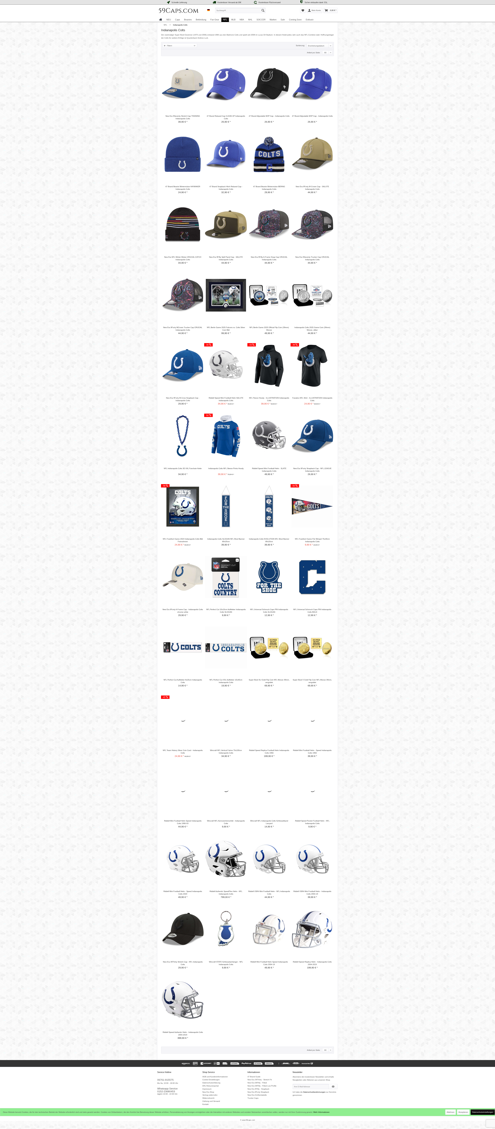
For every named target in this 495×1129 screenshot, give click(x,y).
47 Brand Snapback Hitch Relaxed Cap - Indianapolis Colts (225, 187)
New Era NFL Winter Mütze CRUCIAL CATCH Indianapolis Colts (182, 258)
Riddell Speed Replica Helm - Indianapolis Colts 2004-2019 (312, 963)
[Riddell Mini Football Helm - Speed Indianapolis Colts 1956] (312, 718)
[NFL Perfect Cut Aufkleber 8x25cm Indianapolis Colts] (183, 647)
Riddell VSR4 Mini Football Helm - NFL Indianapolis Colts (269, 892)
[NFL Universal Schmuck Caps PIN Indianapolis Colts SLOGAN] (269, 577)
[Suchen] (263, 10)
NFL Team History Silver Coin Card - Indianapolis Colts (183, 751)
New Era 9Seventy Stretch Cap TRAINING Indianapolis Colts (183, 117)
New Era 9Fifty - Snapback (258, 1089)
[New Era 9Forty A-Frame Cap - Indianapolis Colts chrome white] (183, 577)
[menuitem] (240, 10)
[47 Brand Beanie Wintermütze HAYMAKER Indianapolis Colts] (183, 154)
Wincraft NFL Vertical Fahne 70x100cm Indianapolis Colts (226, 751)
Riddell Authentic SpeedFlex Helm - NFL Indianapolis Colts (226, 892)
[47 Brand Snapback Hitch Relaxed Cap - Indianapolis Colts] (226, 154)
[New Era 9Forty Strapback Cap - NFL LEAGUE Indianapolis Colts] (312, 436)
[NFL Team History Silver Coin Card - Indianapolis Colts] (183, 718)
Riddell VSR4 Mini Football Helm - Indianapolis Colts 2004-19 (312, 892)
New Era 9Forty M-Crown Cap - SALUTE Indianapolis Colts (312, 187)
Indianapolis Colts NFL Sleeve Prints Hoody (226, 468)
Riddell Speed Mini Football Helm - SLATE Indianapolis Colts (269, 469)
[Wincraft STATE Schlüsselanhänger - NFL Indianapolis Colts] (226, 929)
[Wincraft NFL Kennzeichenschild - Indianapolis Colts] (226, 788)
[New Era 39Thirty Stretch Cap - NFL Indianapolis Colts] (183, 929)
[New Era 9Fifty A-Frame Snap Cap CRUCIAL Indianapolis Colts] (269, 225)
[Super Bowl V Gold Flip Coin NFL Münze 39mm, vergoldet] (312, 647)
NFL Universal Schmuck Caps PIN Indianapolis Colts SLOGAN (269, 610)
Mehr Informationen (321, 1112)
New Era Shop (208, 1092)
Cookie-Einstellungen (211, 1080)
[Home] (160, 19)
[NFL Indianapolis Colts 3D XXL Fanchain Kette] (183, 436)
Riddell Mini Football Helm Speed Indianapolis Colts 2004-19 (269, 963)
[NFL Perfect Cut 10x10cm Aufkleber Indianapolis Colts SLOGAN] (226, 577)
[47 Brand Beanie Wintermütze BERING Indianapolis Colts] (269, 154)
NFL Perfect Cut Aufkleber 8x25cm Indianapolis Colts (183, 681)
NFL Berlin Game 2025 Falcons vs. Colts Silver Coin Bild (226, 328)
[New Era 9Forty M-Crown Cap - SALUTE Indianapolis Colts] (312, 154)
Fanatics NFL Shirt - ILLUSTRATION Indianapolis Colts (312, 399)
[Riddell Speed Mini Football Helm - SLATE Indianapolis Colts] (269, 436)
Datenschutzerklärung (211, 1083)
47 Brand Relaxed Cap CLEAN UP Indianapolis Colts (226, 117)
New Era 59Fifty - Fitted (257, 1083)
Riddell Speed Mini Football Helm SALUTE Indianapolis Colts (226, 399)
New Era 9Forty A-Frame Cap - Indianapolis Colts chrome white (183, 610)
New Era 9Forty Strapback (258, 1092)
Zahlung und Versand (211, 1101)
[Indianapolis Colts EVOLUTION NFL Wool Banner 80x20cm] (269, 507)
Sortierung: (300, 45)
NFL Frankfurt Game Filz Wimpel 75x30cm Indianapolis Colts (312, 540)
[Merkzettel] (303, 10)
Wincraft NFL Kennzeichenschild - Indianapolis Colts (226, 822)
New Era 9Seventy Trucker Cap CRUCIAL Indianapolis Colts (312, 258)
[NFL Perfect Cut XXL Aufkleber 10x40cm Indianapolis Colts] (226, 647)
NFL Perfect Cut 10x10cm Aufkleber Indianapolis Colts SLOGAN (226, 610)
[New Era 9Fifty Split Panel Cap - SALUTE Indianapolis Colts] (226, 225)
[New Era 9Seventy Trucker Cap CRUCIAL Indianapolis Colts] (312, 225)
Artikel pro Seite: (313, 53)
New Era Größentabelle (257, 1095)
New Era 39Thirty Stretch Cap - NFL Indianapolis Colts (183, 963)
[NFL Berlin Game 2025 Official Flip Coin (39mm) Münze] (269, 295)
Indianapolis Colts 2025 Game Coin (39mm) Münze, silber (312, 328)
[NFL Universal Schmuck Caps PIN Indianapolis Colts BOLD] (312, 577)
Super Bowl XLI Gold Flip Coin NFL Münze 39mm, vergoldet (269, 681)
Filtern (169, 46)
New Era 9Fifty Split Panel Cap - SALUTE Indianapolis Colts (226, 258)
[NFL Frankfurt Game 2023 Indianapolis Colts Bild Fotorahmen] (183, 507)
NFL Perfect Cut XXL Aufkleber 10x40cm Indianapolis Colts (225, 681)
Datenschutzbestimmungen (314, 1092)
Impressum (207, 1089)
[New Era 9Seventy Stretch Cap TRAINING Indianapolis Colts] (183, 84)
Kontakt (205, 1104)
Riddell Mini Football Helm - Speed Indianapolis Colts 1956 (312, 751)
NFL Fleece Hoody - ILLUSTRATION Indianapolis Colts (269, 399)
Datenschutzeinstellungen (482, 1112)
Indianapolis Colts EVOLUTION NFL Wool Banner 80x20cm (269, 540)
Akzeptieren (463, 1112)
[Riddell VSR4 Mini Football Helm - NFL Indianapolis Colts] (269, 859)
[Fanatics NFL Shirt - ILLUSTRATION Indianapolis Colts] (312, 366)
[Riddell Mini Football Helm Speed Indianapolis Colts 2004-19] (269, 929)
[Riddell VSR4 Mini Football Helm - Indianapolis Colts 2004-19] (312, 859)
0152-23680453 (166, 1091)
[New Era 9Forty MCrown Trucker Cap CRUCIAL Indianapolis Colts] (183, 295)
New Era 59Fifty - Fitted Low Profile (262, 1086)
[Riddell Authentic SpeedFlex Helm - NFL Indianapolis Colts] (226, 859)
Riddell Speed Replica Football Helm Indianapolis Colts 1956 (269, 751)
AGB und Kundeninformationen (215, 1077)
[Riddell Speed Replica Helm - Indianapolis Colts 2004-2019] (312, 929)
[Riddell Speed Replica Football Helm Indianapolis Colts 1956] (269, 718)
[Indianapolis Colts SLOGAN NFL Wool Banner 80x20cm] (226, 507)
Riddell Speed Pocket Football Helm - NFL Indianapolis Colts (312, 822)
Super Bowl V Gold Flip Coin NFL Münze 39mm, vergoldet (312, 681)
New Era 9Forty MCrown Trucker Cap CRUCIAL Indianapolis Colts (182, 328)
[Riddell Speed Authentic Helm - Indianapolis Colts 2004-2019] (183, 1000)
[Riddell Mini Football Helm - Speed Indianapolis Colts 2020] (183, 859)
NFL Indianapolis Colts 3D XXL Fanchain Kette (183, 468)
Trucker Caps (253, 1098)
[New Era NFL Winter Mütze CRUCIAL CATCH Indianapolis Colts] (183, 225)
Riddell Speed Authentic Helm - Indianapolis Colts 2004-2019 (183, 1033)
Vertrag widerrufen (209, 1095)
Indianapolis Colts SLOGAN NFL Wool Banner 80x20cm (226, 540)
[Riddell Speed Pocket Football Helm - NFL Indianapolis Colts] (312, 788)
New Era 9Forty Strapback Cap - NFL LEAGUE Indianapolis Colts (312, 469)
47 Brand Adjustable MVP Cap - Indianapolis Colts (269, 116)
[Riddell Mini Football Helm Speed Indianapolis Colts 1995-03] (183, 788)
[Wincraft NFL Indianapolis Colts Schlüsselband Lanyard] (269, 788)
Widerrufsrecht (208, 1098)
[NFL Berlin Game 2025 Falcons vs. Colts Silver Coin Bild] (226, 295)
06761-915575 (165, 1079)
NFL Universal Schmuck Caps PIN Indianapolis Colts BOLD (312, 610)
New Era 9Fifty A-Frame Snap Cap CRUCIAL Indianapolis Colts (269, 258)
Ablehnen (450, 1112)
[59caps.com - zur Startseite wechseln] (179, 11)
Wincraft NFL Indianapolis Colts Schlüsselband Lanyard (269, 822)
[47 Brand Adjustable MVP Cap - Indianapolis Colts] (269, 84)
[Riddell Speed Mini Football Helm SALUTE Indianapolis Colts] (226, 366)
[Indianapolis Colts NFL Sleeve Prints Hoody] (226, 436)
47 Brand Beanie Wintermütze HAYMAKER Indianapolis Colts (182, 187)
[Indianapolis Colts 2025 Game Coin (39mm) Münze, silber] (312, 295)
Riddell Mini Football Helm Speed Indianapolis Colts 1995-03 (182, 822)
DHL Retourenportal (210, 1086)
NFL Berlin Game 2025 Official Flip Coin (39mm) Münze (269, 328)
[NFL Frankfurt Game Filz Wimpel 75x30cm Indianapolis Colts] (312, 507)
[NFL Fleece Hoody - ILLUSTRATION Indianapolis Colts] (269, 366)
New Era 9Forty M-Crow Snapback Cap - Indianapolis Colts (182, 399)
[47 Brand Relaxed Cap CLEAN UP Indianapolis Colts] (226, 84)
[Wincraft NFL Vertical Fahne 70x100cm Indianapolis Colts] (226, 718)
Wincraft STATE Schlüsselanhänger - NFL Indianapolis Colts (226, 963)
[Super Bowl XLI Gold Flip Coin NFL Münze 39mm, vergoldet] (269, 647)
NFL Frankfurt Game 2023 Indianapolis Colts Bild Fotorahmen (183, 540)
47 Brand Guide (254, 1077)
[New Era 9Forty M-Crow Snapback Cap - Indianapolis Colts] (183, 366)
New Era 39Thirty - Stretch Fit (260, 1080)
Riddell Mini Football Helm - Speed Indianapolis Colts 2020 (182, 892)
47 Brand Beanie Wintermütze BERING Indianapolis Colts (269, 187)
